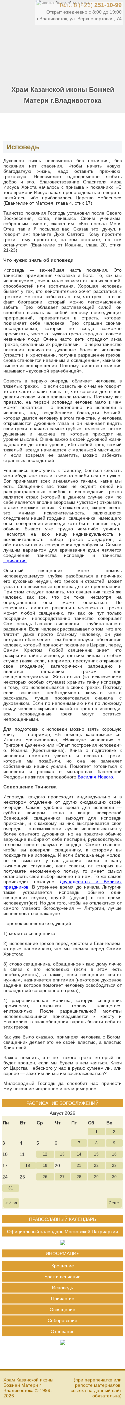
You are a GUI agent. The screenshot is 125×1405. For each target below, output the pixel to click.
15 (96, 1154)
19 (45, 1165)
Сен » (114, 1203)
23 (114, 1165)
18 (27, 1165)
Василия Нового (95, 776)
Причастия (15, 560)
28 (79, 1176)
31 (10, 1188)
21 (79, 1165)
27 (62, 1176)
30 (114, 1176)
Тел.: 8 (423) (90, 5)
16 (114, 1154)
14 (79, 1154)
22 (96, 1165)
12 (45, 1154)
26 (45, 1176)
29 (96, 1176)
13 (62, 1154)
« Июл (11, 1203)
